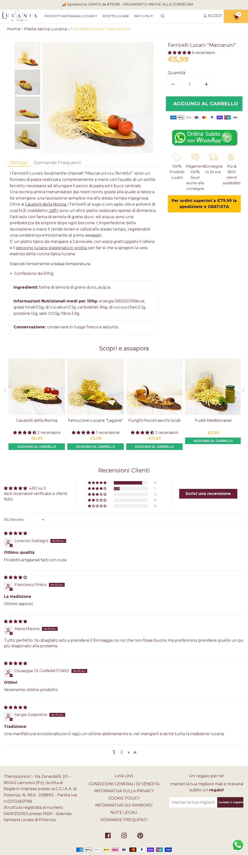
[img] (15, 533)
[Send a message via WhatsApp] (238, 845)
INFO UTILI (142, 16)
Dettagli (19, 162)
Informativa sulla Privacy (124, 791)
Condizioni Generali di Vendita (124, 784)
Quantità (176, 72)
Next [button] (244, 390)
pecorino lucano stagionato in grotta (51, 248)
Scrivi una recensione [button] (208, 493)
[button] (180, 52)
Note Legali (123, 812)
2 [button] (121, 752)
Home (14, 28)
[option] (27, 55)
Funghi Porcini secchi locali (154, 420)
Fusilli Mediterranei (213, 420)
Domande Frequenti (57, 162)
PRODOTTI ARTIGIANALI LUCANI (69, 16)
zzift (53, 210)
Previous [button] (3, 390)
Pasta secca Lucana (45, 28)
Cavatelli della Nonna (45, 204)
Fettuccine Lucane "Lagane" (95, 420)
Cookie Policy (124, 798)
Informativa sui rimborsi (124, 805)
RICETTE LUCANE (116, 16)
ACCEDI (214, 16)
